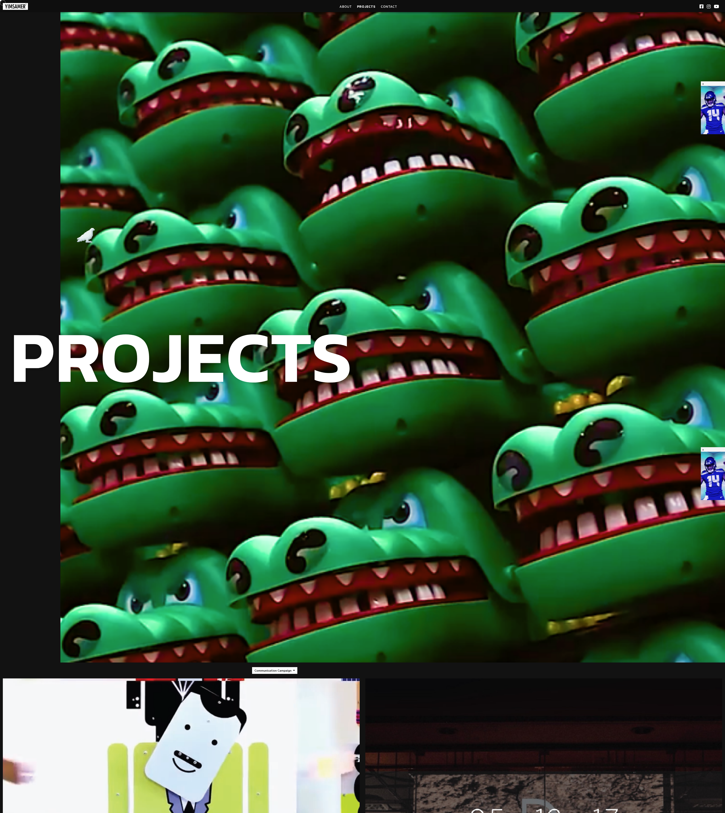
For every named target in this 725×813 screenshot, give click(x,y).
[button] (274, 670)
